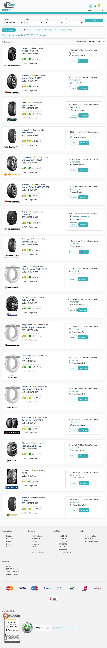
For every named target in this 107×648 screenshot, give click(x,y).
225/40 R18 (63, 541)
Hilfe (8, 544)
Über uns (9, 539)
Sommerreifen (32, 30)
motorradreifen (12, 574)
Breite (26, 19)
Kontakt (9, 536)
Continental (36, 539)
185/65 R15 (63, 549)
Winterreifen (89, 539)
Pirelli (34, 549)
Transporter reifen (13, 572)
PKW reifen (10, 566)
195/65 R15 (63, 544)
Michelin (35, 547)
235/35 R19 (63, 547)
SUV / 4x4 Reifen (12, 569)
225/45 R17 (63, 539)
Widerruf (9, 547)
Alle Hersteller (38, 552)
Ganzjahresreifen (91, 541)
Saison (6, 19)
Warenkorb (83, 61)
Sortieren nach (82, 41)
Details (73, 61)
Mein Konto (95, 6)
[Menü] (50, 626)
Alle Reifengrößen (66, 552)
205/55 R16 (63, 536)
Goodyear (36, 544)
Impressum (10, 541)
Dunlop (35, 541)
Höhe (46, 19)
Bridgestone (37, 536)
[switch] (48, 628)
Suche (93, 20)
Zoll (66, 19)
